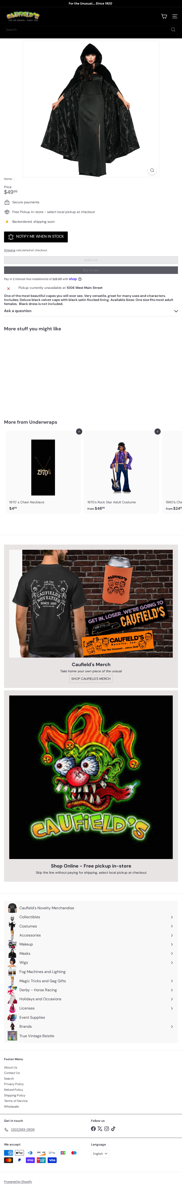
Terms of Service (15, 1101)
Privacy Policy (14, 1084)
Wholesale (11, 1107)
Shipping (9, 250)
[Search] (173, 30)
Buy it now (91, 270)
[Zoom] (152, 170)
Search (9, 1079)
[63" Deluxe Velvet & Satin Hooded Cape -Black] (33, 372)
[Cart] (164, 16)
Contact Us (12, 1073)
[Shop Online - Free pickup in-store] (91, 777)
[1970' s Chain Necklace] (43, 472)
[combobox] (91, 30)
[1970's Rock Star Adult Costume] (121, 472)
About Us (10, 1067)
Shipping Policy (14, 1095)
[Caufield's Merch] (91, 604)
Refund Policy (13, 1090)
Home (8, 179)
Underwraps (43, 422)
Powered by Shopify (18, 1182)
